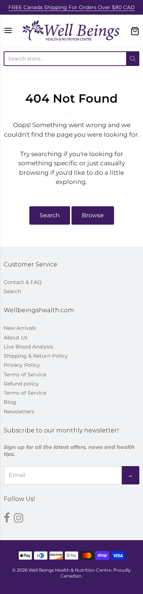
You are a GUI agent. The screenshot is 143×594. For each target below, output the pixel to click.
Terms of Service (25, 374)
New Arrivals (20, 328)
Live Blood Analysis (28, 346)
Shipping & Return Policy (36, 356)
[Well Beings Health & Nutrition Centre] (72, 31)
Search (50, 215)
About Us (15, 337)
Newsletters (19, 411)
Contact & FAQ (23, 282)
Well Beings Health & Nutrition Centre (70, 570)
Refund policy (21, 383)
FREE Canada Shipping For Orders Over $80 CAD (71, 7)
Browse (93, 215)
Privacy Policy (22, 365)
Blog (10, 402)
